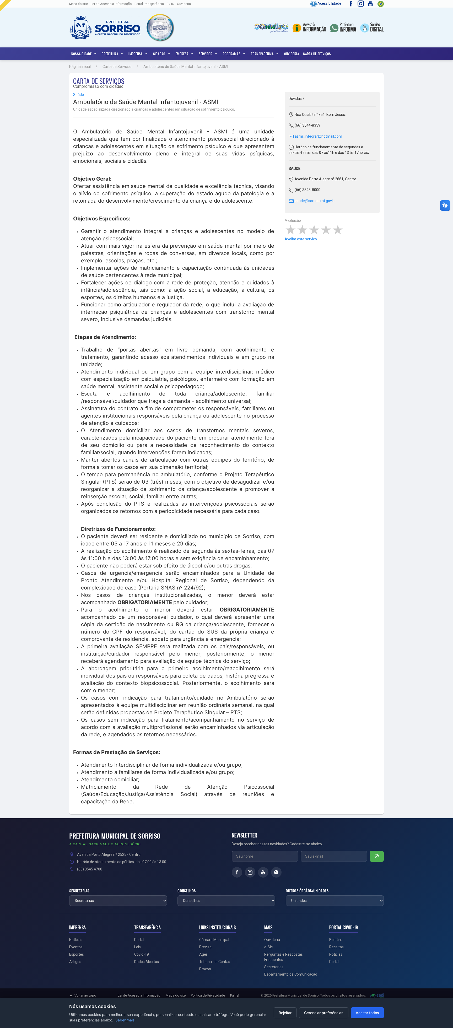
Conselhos (186, 890)
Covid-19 (141, 954)
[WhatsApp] (276, 872)
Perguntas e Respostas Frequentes (283, 957)
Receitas (336, 947)
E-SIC (170, 4)
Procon (205, 969)
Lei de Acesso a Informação (111, 4)
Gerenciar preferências (323, 1012)
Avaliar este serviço (301, 239)
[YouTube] (263, 872)
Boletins (336, 940)
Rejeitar (285, 1012)
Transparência (262, 53)
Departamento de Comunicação (290, 974)
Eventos (76, 947)
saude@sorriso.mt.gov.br (315, 201)
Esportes (76, 954)
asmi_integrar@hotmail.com (318, 136)
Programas (231, 53)
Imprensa (135, 53)
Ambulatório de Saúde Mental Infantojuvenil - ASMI (185, 66)
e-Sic (268, 947)
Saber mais (124, 1020)
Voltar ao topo (85, 995)
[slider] (314, 229)
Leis (137, 947)
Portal (139, 940)
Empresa (182, 53)
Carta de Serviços (317, 53)
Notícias (75, 940)
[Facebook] (237, 872)
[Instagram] (250, 872)
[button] (160, 27)
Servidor (205, 53)
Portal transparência (149, 4)
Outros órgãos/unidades (307, 890)
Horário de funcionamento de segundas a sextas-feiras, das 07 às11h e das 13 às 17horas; (329, 150)
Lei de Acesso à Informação (139, 995)
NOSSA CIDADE (81, 53)
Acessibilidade (329, 3)
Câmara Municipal (214, 940)
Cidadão (159, 53)
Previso (205, 947)
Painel (234, 995)
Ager (203, 954)
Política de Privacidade (208, 995)
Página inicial (80, 66)
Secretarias (79, 890)
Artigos (75, 962)
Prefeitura (110, 53)
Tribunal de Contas (214, 962)
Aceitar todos (367, 1012)
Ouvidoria (184, 4)
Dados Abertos (146, 962)
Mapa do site (78, 4)
